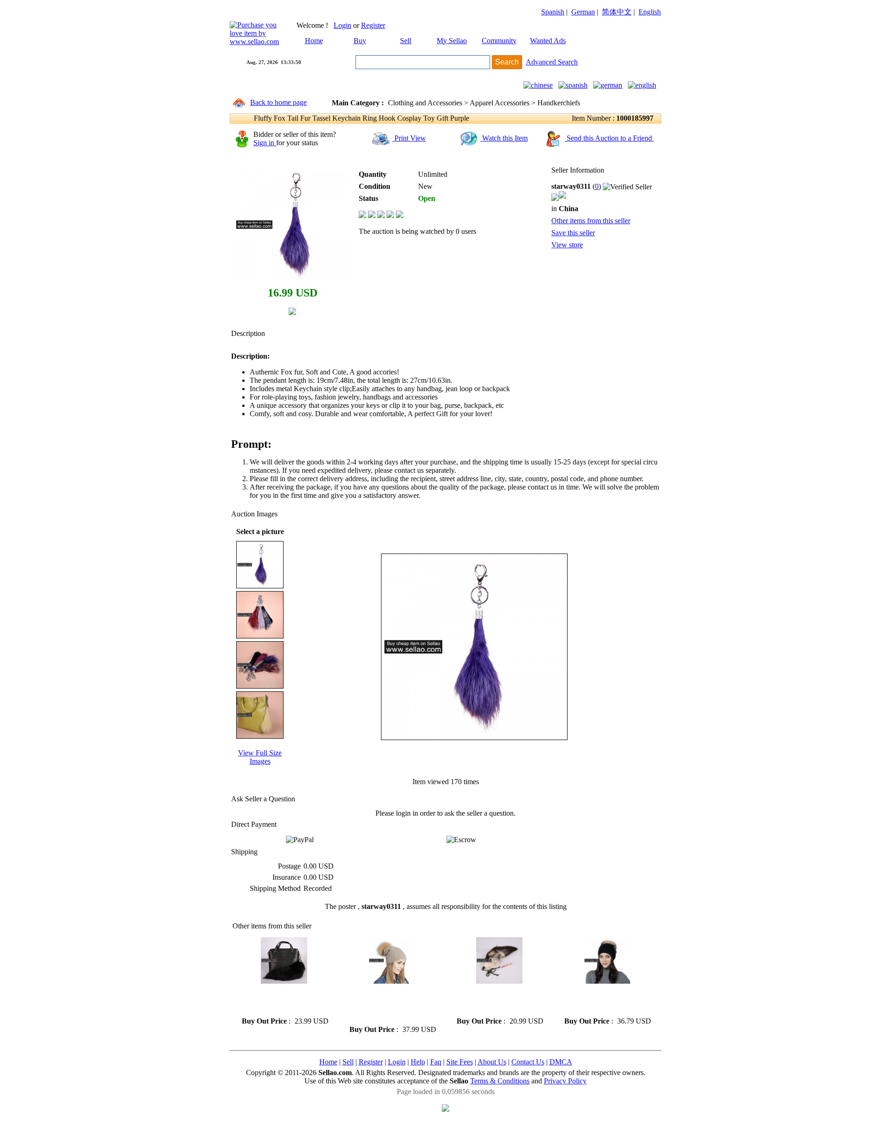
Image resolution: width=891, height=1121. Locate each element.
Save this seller (573, 233)
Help (418, 1062)
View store (567, 245)
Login (342, 25)
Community (499, 41)
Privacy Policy (565, 1081)
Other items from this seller (590, 221)
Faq (435, 1062)
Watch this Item (504, 138)
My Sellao (452, 41)
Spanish (552, 12)
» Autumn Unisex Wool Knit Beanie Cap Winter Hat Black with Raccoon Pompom (605, 1000)
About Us (492, 1062)
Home (314, 41)
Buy (360, 41)
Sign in (264, 143)
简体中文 (617, 12)
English (650, 12)
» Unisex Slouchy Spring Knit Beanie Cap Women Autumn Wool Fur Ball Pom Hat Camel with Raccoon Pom (391, 1004)
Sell (405, 41)
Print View (409, 138)
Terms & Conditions (499, 1081)
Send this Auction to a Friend (609, 138)
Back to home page (278, 102)
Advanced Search (552, 62)
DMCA (560, 1062)
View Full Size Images (260, 757)
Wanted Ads (548, 41)
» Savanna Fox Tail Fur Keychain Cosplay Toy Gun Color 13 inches (494, 1000)
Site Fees (459, 1062)
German (583, 12)
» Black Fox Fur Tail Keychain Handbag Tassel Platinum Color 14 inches (283, 1000)
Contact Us (527, 1062)
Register (373, 25)
